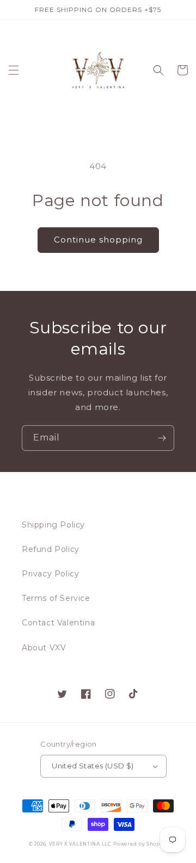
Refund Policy (50, 549)
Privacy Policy (50, 574)
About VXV (44, 648)
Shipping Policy (53, 525)
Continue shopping (98, 239)
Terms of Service (56, 598)
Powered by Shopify (140, 844)
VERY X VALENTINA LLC (80, 844)
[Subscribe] (162, 438)
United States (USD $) (92, 765)
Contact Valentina (58, 623)
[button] (14, 70)
